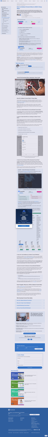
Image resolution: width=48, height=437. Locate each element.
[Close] (31, 209)
